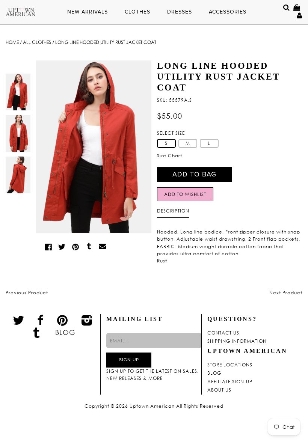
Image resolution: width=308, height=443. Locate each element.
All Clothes (37, 42)
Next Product (285, 292)
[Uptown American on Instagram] (87, 319)
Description (173, 211)
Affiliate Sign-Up (229, 382)
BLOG (65, 332)
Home (12, 42)
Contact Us (223, 333)
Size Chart (169, 155)
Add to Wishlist (185, 194)
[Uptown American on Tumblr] (36, 332)
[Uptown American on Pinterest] (62, 319)
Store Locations (229, 365)
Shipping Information (237, 341)
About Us (219, 390)
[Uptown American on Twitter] (18, 319)
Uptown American (152, 406)
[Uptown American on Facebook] (40, 320)
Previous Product (27, 292)
